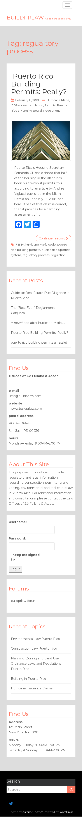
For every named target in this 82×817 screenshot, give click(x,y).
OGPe (15, 105)
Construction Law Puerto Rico (34, 648)
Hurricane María (58, 100)
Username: (18, 522)
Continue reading (52, 238)
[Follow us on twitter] (11, 803)
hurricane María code (40, 244)
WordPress (66, 811)
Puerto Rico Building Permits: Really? (39, 84)
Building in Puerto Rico (28, 679)
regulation (58, 255)
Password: (17, 538)
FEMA (20, 244)
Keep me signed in (26, 557)
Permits (50, 105)
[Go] (71, 789)
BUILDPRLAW (39, 17)
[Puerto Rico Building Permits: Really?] (41, 140)
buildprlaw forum (24, 601)
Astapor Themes (33, 811)
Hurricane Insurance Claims (31, 688)
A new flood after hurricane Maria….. (38, 323)
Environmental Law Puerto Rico (35, 639)
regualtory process (36, 255)
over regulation (32, 105)
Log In (15, 569)
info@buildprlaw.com (26, 396)
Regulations (51, 110)
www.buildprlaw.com (26, 409)
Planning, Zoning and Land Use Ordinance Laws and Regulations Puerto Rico (36, 663)
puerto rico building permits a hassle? (39, 342)
